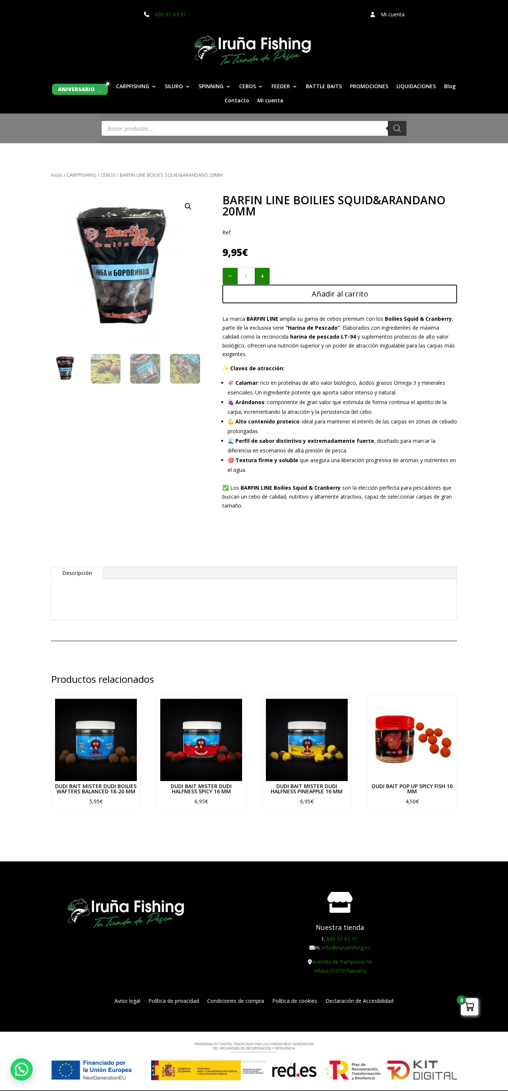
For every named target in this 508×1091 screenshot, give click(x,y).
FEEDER (280, 87)
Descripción (77, 572)
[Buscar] (397, 128)
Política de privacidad (173, 1001)
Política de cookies (294, 1001)
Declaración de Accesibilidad (359, 1001)
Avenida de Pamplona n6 (342, 961)
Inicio (56, 175)
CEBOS (247, 87)
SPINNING (211, 87)
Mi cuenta (270, 101)
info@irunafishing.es (346, 947)
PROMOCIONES (369, 87)
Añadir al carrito (340, 294)
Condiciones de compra (235, 1001)
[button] (188, 206)
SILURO (174, 87)
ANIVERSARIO (76, 89)
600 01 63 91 (170, 14)
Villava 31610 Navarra (340, 970)
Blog (450, 87)
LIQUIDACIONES (416, 87)
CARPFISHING (132, 87)
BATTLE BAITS (324, 87)
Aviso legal (127, 1001)
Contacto (237, 101)
